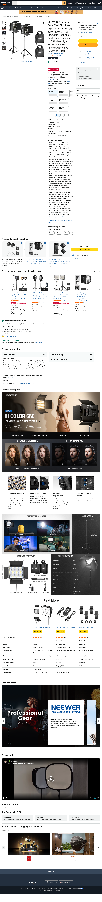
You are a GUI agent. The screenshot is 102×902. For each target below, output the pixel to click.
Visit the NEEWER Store (55, 53)
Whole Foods (71, 8)
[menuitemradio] (95, 798)
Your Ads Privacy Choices (73, 888)
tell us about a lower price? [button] (23, 383)
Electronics (5, 16)
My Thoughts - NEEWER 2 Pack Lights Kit (21, 763)
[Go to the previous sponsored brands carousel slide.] (3, 847)
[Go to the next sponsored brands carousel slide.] (98, 847)
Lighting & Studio (24, 16)
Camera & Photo (13, 16)
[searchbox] (39, 3)
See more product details (57, 217)
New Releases (51, 8)
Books (90, 8)
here (4, 371)
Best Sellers (41, 8)
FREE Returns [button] (52, 79)
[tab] (17, 435)
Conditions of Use (26, 888)
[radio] (4, 23)
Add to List (80, 85)
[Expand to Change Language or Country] (56, 882)
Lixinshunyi (88, 51)
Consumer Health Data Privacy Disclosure (53, 888)
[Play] (3, 798)
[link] (36, 249)
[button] (3, 8)
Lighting (32, 16)
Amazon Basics (30, 8)
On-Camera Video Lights (43, 16)
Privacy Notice (36, 888)
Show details (78, 258)
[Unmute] (98, 798)
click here (11, 377)
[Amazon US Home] (32, 883)
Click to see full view (26, 61)
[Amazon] (6, 2)
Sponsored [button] (4, 830)
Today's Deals (81, 8)
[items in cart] (99, 2)
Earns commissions (23, 761)
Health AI (10, 8)
